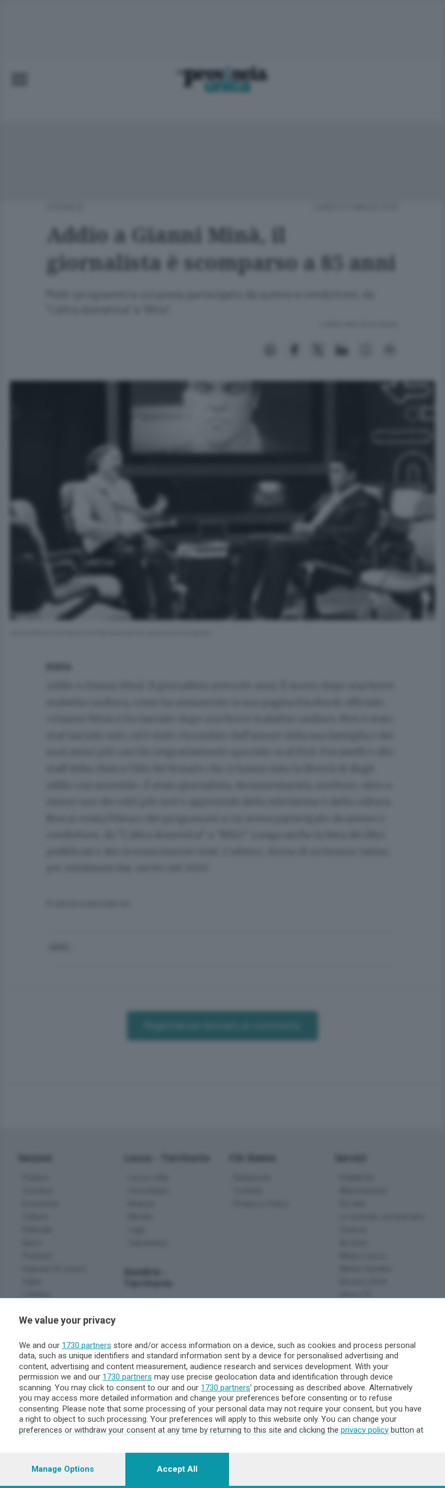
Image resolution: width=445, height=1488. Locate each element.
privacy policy (365, 1430)
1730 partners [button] (86, 1345)
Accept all (177, 1469)
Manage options (62, 1469)
